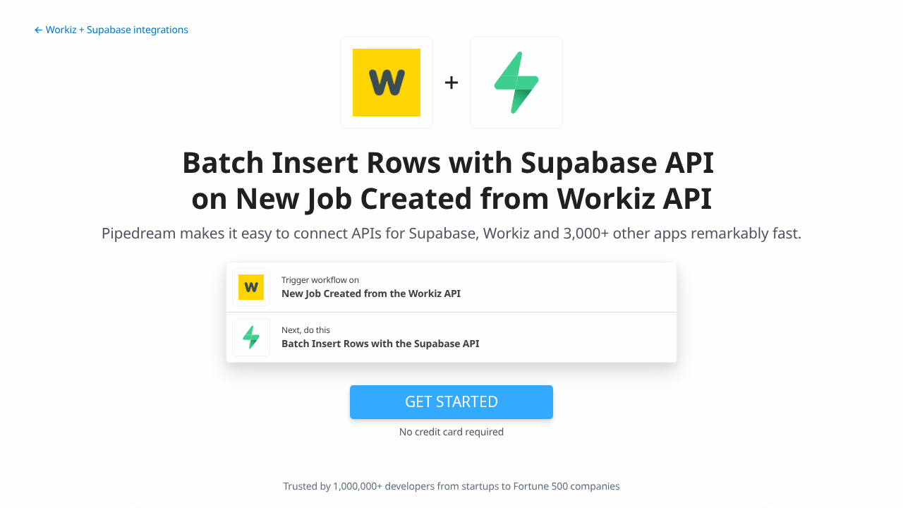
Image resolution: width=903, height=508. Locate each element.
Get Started (451, 401)
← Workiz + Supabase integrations (111, 30)
